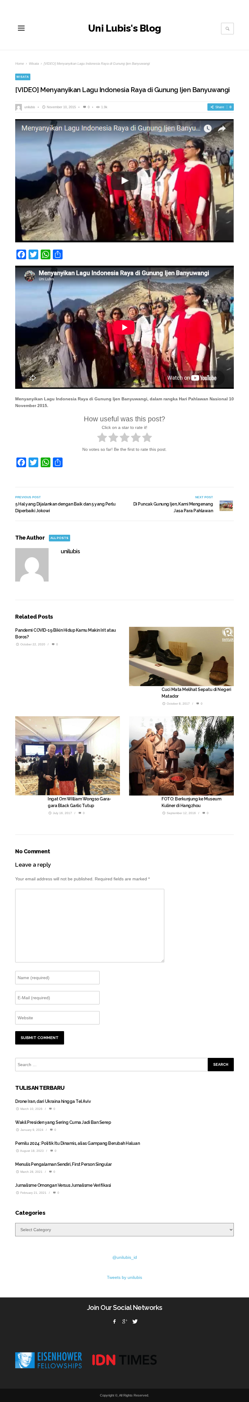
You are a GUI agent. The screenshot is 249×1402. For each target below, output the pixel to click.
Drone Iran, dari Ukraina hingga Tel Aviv (53, 1101)
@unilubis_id (124, 1257)
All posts (59, 538)
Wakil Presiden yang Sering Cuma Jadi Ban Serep (63, 1122)
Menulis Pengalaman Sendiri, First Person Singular (63, 1164)
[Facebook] (114, 1321)
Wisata (34, 63)
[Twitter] (134, 1321)
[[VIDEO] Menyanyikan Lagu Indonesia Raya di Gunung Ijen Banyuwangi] (124, 181)
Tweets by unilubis (124, 1277)
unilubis (29, 107)
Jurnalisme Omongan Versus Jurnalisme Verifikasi (63, 1185)
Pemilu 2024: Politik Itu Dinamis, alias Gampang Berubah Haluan (77, 1143)
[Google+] (124, 1321)
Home (19, 63)
